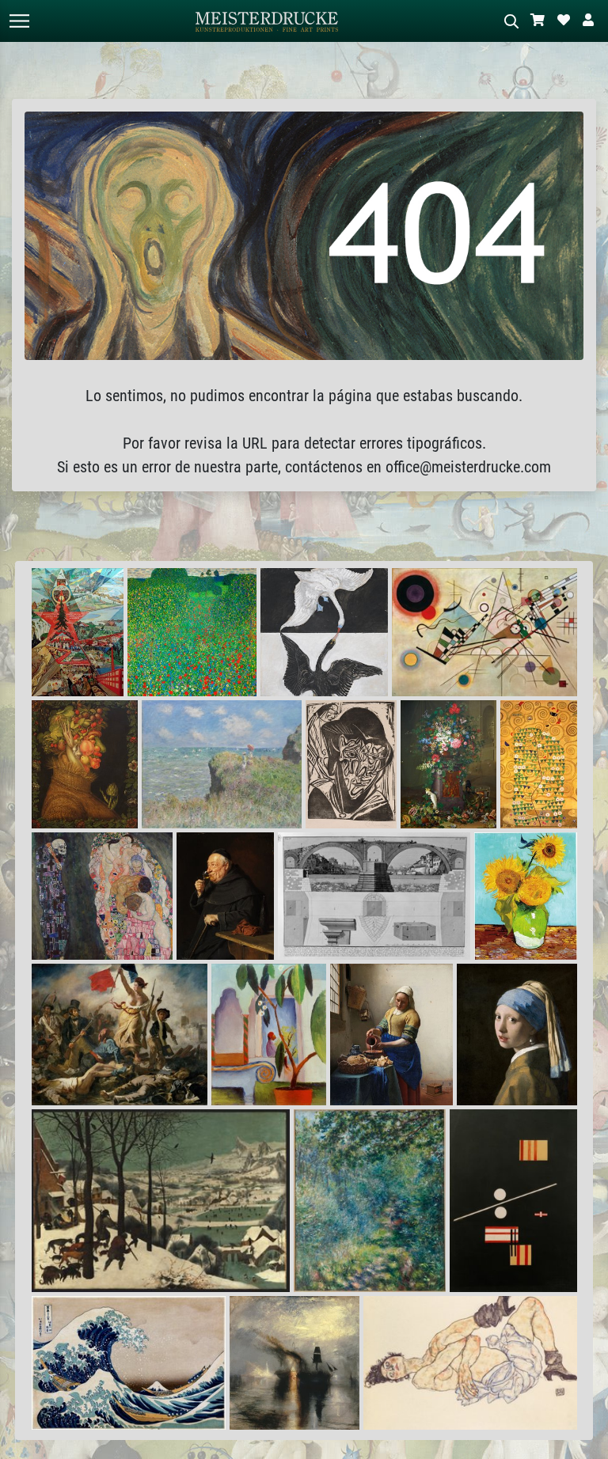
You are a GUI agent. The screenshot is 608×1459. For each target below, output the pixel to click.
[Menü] (19, 21)
